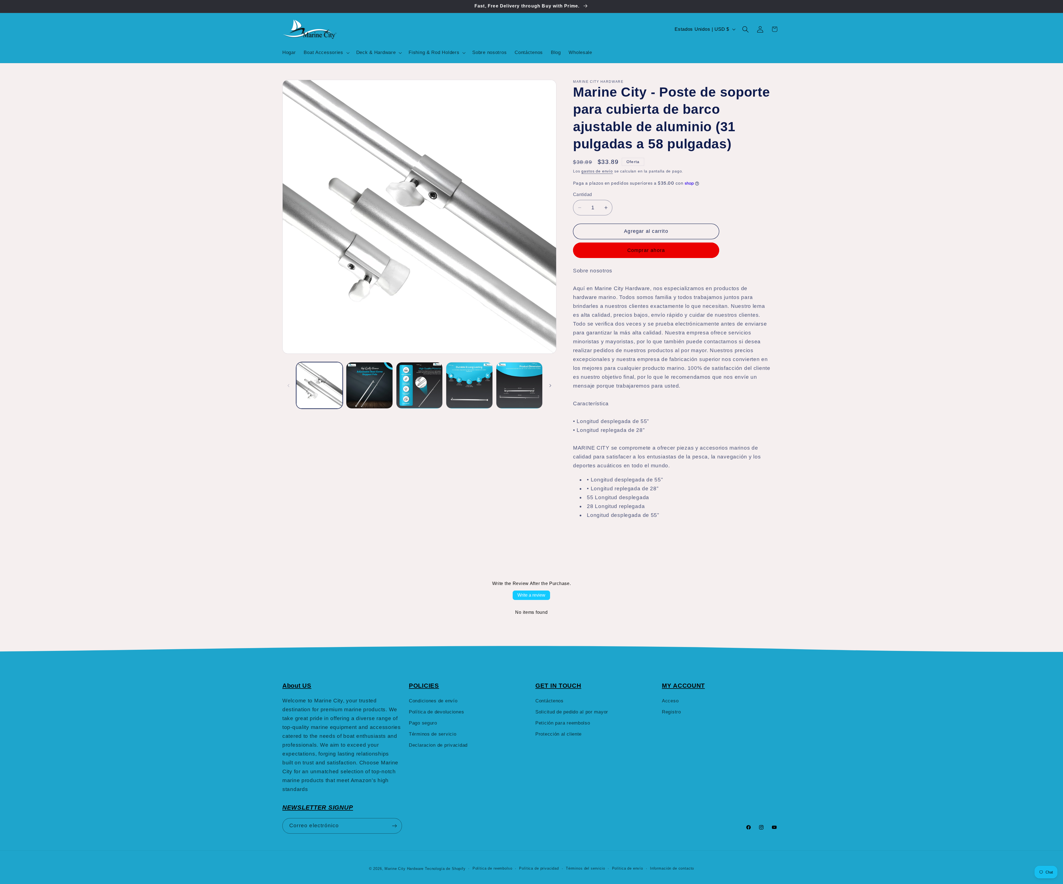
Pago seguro (423, 723)
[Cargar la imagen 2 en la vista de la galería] (369, 385)
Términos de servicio (432, 734)
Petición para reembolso (562, 723)
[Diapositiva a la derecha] (550, 385)
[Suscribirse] (394, 826)
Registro (671, 712)
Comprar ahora (646, 250)
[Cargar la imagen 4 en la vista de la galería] (469, 385)
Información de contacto (672, 868)
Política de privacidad (539, 868)
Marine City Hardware (404, 869)
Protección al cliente (558, 734)
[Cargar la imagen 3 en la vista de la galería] (419, 385)
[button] (326, 53)
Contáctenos (549, 700)
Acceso (670, 700)
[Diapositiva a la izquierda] (288, 385)
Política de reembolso (492, 868)
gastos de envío (597, 171)
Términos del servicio (585, 868)
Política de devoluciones (436, 712)
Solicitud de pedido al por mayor (571, 712)
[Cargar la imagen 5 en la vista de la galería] (519, 385)
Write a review (531, 595)
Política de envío (627, 868)
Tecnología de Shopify (445, 869)
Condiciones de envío (433, 700)
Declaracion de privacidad (438, 745)
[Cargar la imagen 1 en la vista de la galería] (319, 385)
